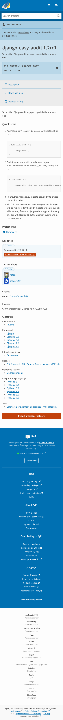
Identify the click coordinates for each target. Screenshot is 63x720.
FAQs (31, 496)
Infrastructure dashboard (30, 516)
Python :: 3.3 (13, 388)
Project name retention (30, 493)
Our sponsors (31, 528)
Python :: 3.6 (13, 398)
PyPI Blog (30, 512)
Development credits (30, 559)
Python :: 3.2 (13, 385)
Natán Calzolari (17, 296)
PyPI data (8, 245)
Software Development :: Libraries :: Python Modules (32, 406)
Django (10, 333)
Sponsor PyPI (31, 555)
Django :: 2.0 (13, 336)
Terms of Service (30, 575)
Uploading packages (30, 485)
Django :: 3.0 (13, 346)
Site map (47, 714)
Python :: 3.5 (13, 394)
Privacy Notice (30, 586)
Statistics (32, 520)
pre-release (23, 32)
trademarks (15, 711)
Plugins (10, 324)
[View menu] (49, 5)
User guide (30, 489)
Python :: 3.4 (13, 391)
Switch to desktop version (31, 599)
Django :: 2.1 (13, 340)
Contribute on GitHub (30, 547)
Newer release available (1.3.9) (20, 255)
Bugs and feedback (31, 544)
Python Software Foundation (36, 711)
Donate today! (31, 460)
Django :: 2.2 (13, 343)
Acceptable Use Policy (30, 590)
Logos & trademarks (31, 524)
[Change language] (57, 5)
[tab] (31, 84)
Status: (31, 453)
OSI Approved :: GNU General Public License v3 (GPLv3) (33, 364)
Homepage (11, 232)
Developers (12, 355)
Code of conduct (30, 582)
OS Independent (14, 373)
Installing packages (30, 481)
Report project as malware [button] (31, 416)
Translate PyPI (30, 551)
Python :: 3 (12, 381)
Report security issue (31, 579)
